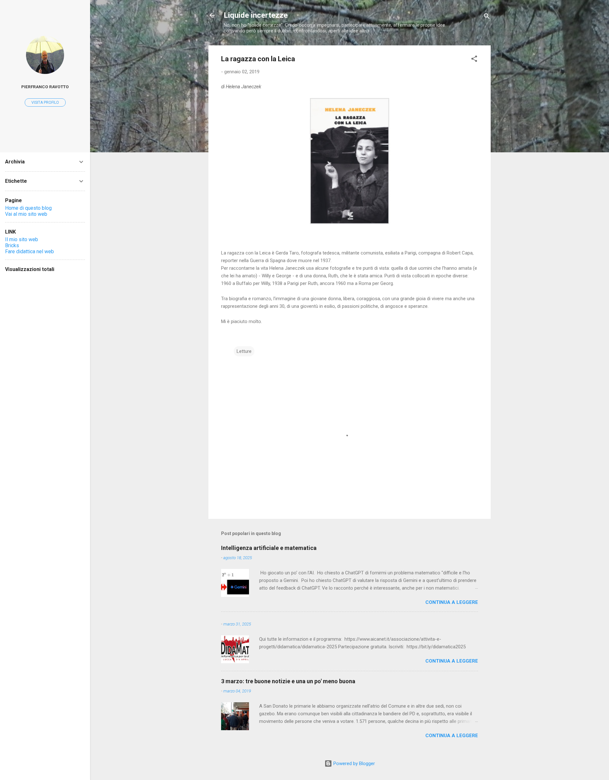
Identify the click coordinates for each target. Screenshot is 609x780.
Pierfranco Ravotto (45, 86)
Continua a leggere (451, 602)
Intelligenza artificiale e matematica (269, 548)
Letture (244, 351)
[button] (474, 60)
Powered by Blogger (353, 763)
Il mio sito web (21, 239)
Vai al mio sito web (26, 214)
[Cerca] (487, 17)
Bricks (12, 245)
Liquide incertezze (256, 15)
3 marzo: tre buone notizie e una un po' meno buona (288, 681)
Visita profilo (45, 102)
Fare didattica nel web (29, 251)
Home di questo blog (28, 208)
